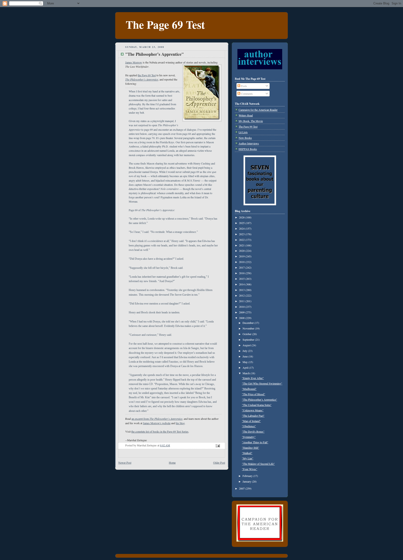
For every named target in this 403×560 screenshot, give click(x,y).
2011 (242, 301)
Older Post (219, 462)
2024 (242, 228)
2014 (242, 284)
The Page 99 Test (248, 126)
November (249, 328)
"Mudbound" (249, 389)
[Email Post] (217, 445)
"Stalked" (247, 453)
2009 (242, 312)
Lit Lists (243, 132)
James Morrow (133, 62)
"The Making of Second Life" (258, 464)
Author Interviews (249, 143)
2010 (242, 306)
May (245, 362)
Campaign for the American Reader (258, 110)
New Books (245, 138)
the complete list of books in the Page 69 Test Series (159, 431)
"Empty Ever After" (253, 378)
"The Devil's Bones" (253, 431)
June (245, 356)
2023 (242, 234)
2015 (242, 278)
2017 (242, 267)
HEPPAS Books (248, 149)
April (246, 367)
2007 (242, 488)
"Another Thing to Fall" (255, 442)
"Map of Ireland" (251, 421)
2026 (242, 217)
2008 (242, 318)
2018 (242, 262)
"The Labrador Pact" (253, 415)
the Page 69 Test (147, 75)
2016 (242, 273)
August (247, 345)
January (247, 481)
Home (172, 462)
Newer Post (124, 462)
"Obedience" (249, 426)
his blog (180, 423)
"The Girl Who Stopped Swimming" (262, 383)
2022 (242, 240)
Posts (243, 86)
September (249, 339)
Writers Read (246, 115)
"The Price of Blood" (253, 394)
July (245, 351)
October (247, 334)
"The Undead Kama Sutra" (256, 405)
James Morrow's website (156, 423)
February (248, 476)
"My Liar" (247, 458)
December (248, 323)
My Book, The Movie (251, 121)
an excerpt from (157, 418)
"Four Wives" (249, 469)
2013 (242, 290)
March (246, 373)
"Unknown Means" (253, 410)
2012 (242, 295)
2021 (242, 245)
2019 (242, 256)
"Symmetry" (249, 437)
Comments (246, 93)
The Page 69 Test (165, 24)
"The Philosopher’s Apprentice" (259, 399)
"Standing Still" (250, 447)
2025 (242, 223)
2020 (242, 250)
